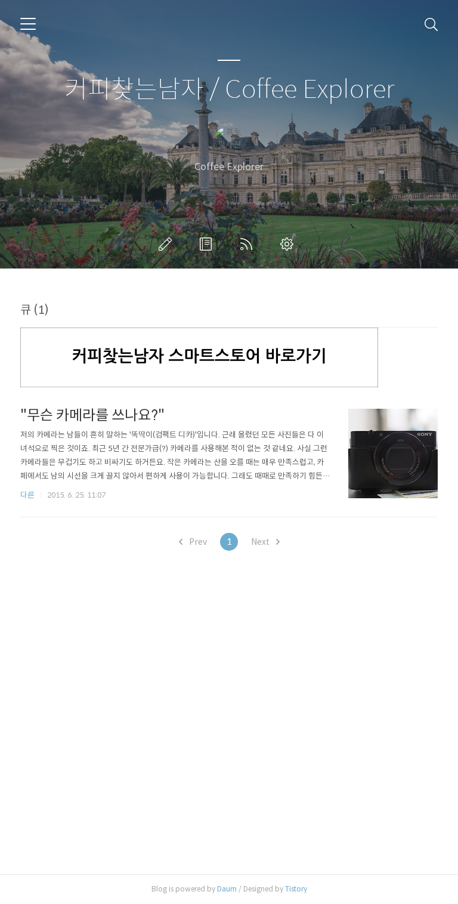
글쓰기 (167, 244)
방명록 (208, 244)
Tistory (296, 888)
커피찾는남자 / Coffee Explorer (229, 89)
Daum (227, 888)
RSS (248, 244)
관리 (289, 244)
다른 (27, 495)
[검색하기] (431, 24)
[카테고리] (28, 24)
